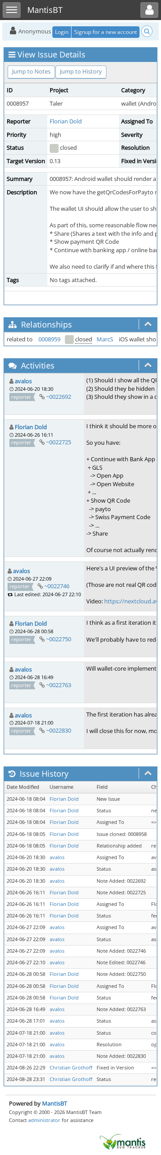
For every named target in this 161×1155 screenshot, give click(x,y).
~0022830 (58, 730)
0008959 (49, 339)
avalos (23, 381)
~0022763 (58, 685)
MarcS (105, 339)
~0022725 (58, 442)
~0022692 (58, 397)
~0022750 (58, 639)
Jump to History (81, 71)
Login (61, 32)
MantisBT (54, 1103)
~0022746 (56, 586)
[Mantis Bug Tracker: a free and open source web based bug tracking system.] (122, 1141)
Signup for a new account (105, 32)
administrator (44, 1120)
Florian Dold (66, 121)
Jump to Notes (31, 71)
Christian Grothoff (71, 1068)
